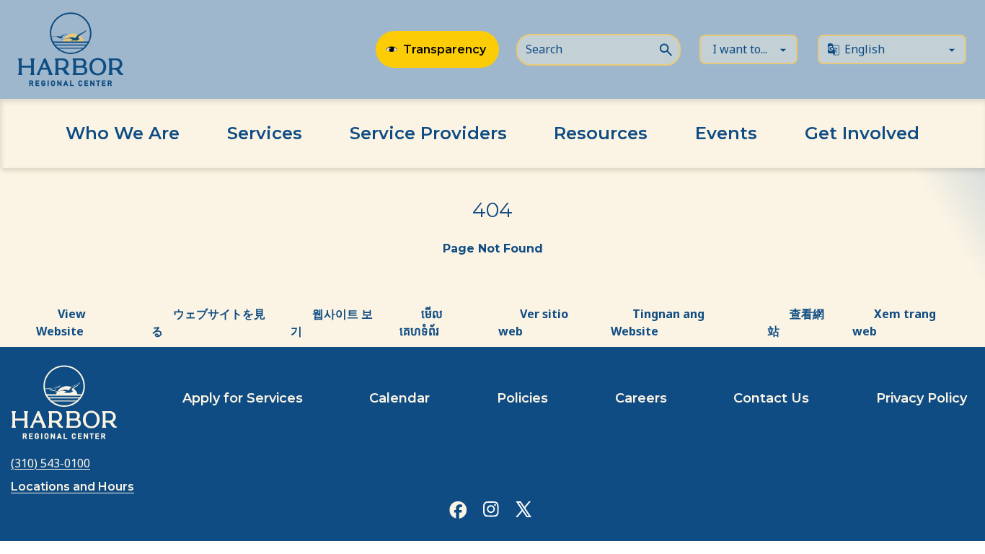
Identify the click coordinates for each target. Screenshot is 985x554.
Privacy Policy (921, 398)
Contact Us (771, 398)
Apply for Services (242, 398)
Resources (601, 133)
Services (264, 133)
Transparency (444, 49)
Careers (641, 398)
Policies (522, 398)
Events (726, 133)
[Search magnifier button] (665, 48)
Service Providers (428, 133)
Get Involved (862, 133)
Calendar (399, 398)
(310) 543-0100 (50, 463)
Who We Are (123, 133)
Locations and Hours (72, 486)
